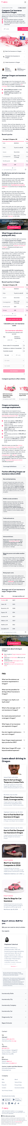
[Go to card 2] (13, 313)
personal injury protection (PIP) (10, 415)
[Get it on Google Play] (17, 1099)
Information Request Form (8, 1068)
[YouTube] (12, 1103)
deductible (11, 581)
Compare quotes (14, 227)
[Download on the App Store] (6, 1099)
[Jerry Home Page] (4, 2)
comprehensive (6, 455)
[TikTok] (15, 1103)
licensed (21, 1111)
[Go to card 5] (15, 313)
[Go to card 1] (12, 313)
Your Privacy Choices (7, 1090)
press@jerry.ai (12, 1063)
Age (4, 336)
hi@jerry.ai (9, 1061)
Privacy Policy (18, 1085)
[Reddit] (18, 1103)
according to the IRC (14, 541)
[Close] (26, 1116)
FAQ (3, 1079)
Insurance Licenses (19, 1087)
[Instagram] (3, 1103)
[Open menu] (25, 2)
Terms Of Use (18, 1082)
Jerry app (13, 1041)
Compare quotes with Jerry (14, 319)
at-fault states (13, 657)
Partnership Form (6, 1070)
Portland (3, 600)
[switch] (23, 345)
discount (10, 216)
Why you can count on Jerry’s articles (13, 927)
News (3, 1082)
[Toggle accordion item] (24, 466)
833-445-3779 (10, 1039)
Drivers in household (17, 337)
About (16, 1079)
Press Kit (4, 1085)
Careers (4, 1087)
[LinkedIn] (9, 1103)
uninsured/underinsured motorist (14, 460)
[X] (6, 1103)
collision (14, 455)
